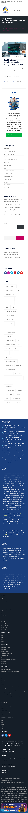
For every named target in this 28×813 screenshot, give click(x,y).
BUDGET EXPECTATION (9, 151)
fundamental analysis (11, 311)
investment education (10, 332)
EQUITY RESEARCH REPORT (11, 159)
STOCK (5, 182)
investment (8, 328)
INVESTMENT (7, 165)
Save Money (18, 365)
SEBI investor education (11, 369)
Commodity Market (10, 294)
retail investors (9, 365)
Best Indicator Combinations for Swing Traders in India (14, 62)
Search (5, 223)
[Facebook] (2, 735)
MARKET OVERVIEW (9, 171)
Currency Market (9, 298)
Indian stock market (10, 315)
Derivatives (18, 303)
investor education (10, 340)
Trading (7, 398)
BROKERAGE (7, 148)
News (16, 348)
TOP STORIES (7, 185)
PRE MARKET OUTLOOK (10, 176)
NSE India (13, 353)
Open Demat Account (14, 135)
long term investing (10, 344)
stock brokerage (18, 377)
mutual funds (9, 348)
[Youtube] (9, 735)
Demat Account (9, 303)
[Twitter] (6, 735)
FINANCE (6, 162)
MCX (19, 344)
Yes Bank (8, 407)
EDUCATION (7, 157)
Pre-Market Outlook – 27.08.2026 (12, 204)
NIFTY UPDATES (8, 173)
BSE (18, 290)
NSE (7, 353)
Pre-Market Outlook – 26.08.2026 (12, 207)
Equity (7, 307)
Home (3, 26)
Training (19, 402)
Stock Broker (8, 377)
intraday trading (9, 323)
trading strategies (10, 402)
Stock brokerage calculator (12, 382)
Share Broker (8, 373)
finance (13, 307)
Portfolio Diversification (11, 361)
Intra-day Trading (9, 319)
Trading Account (16, 398)
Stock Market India (10, 390)
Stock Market (9, 386)
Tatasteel (17, 394)
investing (19, 323)
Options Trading (9, 357)
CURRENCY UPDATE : (9, 154)
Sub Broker (19, 390)
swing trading (9, 394)
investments (8, 336)
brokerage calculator (10, 286)
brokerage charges (10, 290)
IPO (5, 168)
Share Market (18, 373)
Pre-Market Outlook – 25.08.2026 (12, 214)
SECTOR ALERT (8, 179)
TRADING (6, 187)
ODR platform (8, 534)
